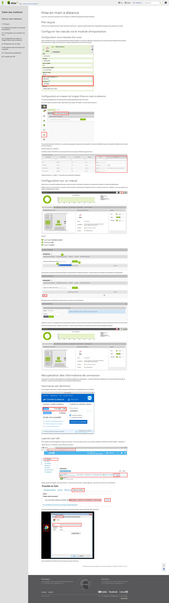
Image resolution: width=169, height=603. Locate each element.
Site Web (43, 592)
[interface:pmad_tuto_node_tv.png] (84, 349)
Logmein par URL (9, 56)
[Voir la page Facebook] (113, 591)
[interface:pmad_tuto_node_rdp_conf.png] (84, 311)
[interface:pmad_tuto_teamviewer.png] (84, 413)
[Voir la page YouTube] (102, 592)
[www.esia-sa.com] (165, 2)
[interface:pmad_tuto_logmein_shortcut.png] (84, 535)
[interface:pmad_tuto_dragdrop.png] (84, 496)
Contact (50, 592)
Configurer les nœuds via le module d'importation (13, 28)
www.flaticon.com (114, 596)
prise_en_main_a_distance (30, 4)
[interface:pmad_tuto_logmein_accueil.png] (84, 464)
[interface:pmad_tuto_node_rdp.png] (84, 286)
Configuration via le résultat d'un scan (13, 34)
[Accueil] (12, 2)
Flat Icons (106, 596)
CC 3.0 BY (125, 596)
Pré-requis (6, 24)
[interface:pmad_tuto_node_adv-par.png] (84, 259)
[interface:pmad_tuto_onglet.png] (84, 123)
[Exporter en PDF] (163, 569)
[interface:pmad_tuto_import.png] (84, 68)
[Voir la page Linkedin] (123, 592)
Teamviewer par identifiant (12, 53)
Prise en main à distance (12, 19)
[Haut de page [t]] (163, 565)
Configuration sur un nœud (11, 44)
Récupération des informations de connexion (13, 48)
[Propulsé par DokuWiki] (124, 598)
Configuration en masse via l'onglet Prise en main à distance (12, 39)
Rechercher (160, 2)
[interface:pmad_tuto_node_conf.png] (84, 212)
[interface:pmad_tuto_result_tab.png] (84, 163)
